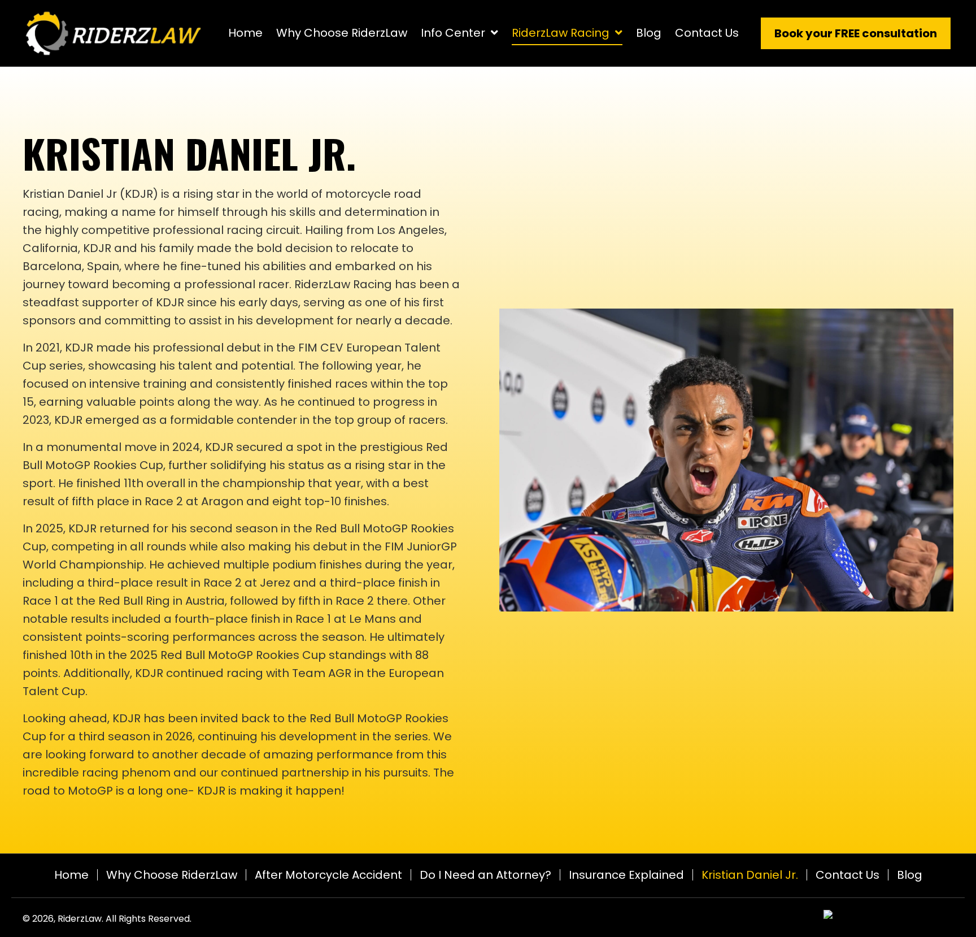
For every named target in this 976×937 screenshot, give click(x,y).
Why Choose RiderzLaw (171, 874)
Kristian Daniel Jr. (750, 874)
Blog (909, 874)
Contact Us (847, 874)
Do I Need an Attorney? (485, 874)
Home (71, 874)
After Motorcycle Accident (328, 874)
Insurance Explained (626, 874)
